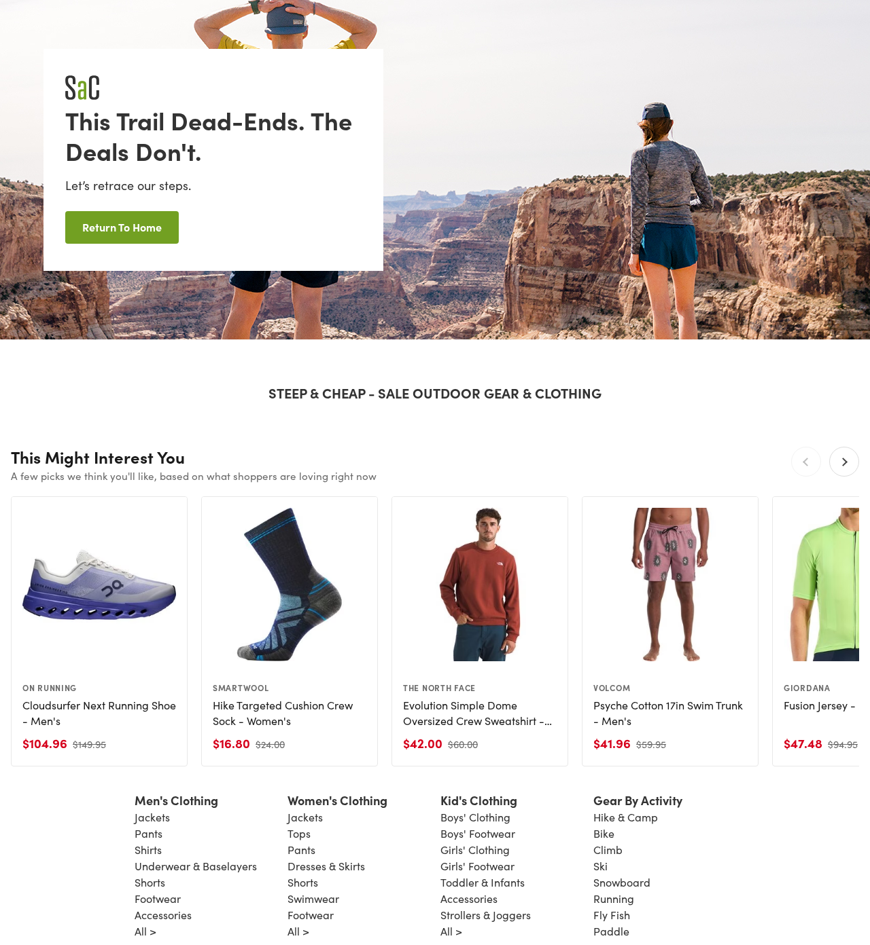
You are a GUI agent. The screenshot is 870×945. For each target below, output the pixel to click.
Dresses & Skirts (326, 866)
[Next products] (844, 462)
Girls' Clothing (475, 849)
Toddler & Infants (482, 882)
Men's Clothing (176, 800)
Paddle (611, 931)
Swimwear (313, 898)
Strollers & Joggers (485, 915)
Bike (603, 833)
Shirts (148, 849)
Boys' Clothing (475, 817)
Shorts (150, 882)
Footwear (158, 898)
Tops (299, 833)
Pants (148, 833)
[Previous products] (806, 462)
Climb (608, 849)
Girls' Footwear (477, 866)
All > (145, 931)
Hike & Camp (625, 817)
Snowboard (621, 882)
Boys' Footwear (477, 833)
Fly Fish (611, 915)
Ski (600, 866)
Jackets (152, 817)
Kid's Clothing (478, 800)
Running (613, 898)
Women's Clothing (337, 800)
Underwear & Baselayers (196, 866)
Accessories (163, 915)
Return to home (122, 226)
